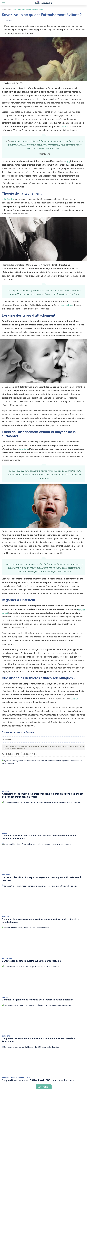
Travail (5, 997)
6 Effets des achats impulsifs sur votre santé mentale (31, 960)
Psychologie (6, 9)
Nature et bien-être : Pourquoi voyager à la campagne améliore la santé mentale (41, 879)
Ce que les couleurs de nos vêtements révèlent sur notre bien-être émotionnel (38, 1040)
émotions (23, 449)
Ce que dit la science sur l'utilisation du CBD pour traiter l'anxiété (38, 1080)
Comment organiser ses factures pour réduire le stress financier (37, 999)
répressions (66, 305)
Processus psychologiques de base (16, 1078)
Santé (4, 833)
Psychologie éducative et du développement (28, 9)
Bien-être (6, 791)
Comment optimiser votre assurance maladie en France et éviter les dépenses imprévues (39, 837)
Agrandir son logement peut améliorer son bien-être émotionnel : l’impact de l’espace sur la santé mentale (42, 795)
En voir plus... (43, 1087)
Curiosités (6, 1036)
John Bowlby (8, 199)
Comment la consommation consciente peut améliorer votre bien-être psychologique (40, 920)
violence (74, 698)
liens (64, 126)
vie (68, 161)
